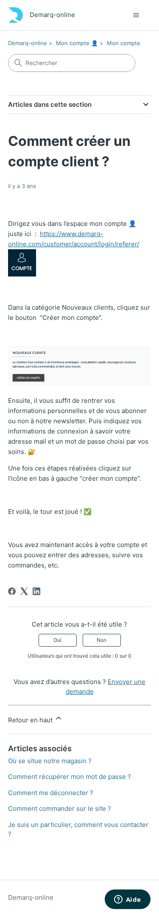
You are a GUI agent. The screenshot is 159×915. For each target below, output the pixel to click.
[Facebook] (12, 591)
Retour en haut (31, 720)
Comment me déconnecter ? (50, 793)
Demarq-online (27, 43)
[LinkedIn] (36, 591)
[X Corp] (24, 591)
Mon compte (123, 43)
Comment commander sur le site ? (59, 808)
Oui (57, 640)
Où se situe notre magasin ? (50, 761)
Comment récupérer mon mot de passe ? (69, 776)
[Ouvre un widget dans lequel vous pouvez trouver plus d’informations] (127, 900)
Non (101, 640)
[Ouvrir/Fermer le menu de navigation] (136, 15)
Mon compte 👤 (77, 43)
